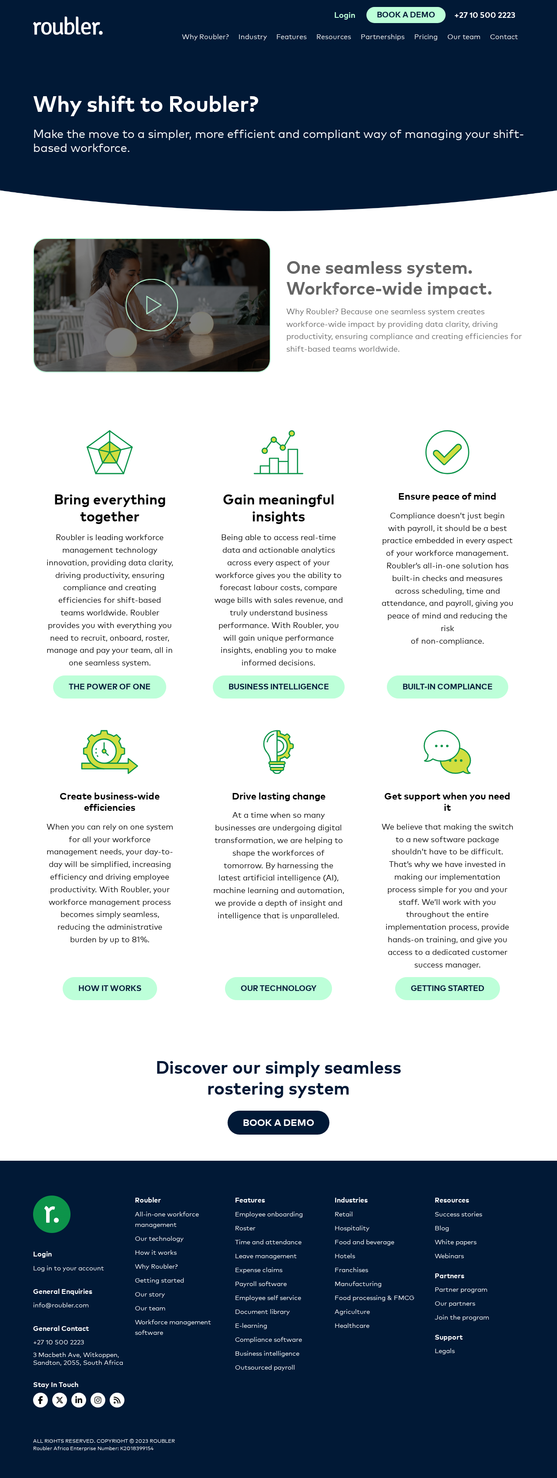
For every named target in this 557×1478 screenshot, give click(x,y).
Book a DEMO (278, 1122)
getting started (447, 987)
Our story (150, 1294)
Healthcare (352, 1325)
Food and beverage (364, 1241)
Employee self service (268, 1297)
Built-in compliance (448, 686)
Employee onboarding (269, 1213)
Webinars (449, 1255)
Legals (445, 1350)
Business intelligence (278, 686)
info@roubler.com (61, 1304)
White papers (455, 1241)
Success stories (458, 1213)
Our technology (278, 987)
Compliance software (268, 1339)
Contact (504, 36)
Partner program (461, 1289)
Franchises (351, 1269)
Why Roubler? (205, 36)
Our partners (455, 1303)
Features (291, 36)
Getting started (159, 1280)
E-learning (251, 1325)
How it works (109, 987)
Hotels (345, 1255)
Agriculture (352, 1311)
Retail (344, 1213)
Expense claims (258, 1269)
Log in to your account (68, 1267)
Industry (252, 36)
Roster (245, 1227)
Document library (262, 1311)
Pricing (426, 36)
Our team (463, 36)
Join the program (462, 1317)
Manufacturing (358, 1283)
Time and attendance (268, 1241)
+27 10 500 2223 (484, 14)
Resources (333, 36)
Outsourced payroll (265, 1367)
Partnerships (383, 36)
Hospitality (352, 1227)
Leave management (266, 1255)
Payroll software (261, 1283)
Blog (442, 1227)
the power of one (110, 686)
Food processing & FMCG (374, 1297)
